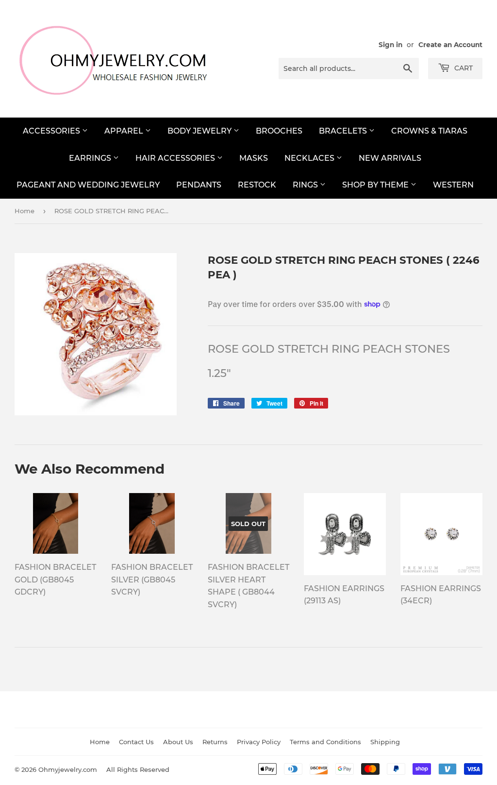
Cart (462, 68)
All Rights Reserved (137, 769)
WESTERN (453, 184)
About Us (178, 742)
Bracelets (344, 131)
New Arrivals (390, 158)
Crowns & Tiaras (429, 131)
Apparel (124, 131)
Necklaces (310, 158)
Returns (215, 742)
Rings (306, 184)
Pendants (198, 184)
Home (24, 211)
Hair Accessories (176, 158)
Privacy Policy (259, 742)
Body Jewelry (200, 131)
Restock (257, 184)
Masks (253, 158)
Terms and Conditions (325, 742)
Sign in (390, 45)
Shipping (385, 742)
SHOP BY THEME (376, 184)
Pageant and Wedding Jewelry (88, 184)
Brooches (279, 131)
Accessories (52, 131)
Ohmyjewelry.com (67, 769)
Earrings (91, 158)
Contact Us (136, 742)
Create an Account (450, 45)
